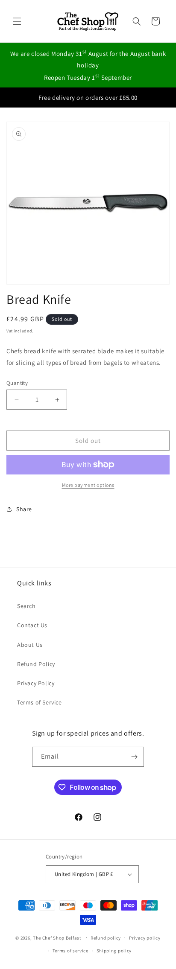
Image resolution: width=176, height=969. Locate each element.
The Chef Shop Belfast (57, 937)
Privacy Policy (35, 683)
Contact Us (32, 625)
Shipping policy (114, 951)
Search (26, 606)
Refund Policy (36, 664)
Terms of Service (39, 702)
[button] (17, 21)
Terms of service (70, 951)
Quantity (17, 383)
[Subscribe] (134, 757)
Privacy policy (145, 938)
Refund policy (106, 938)
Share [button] (24, 509)
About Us (30, 645)
